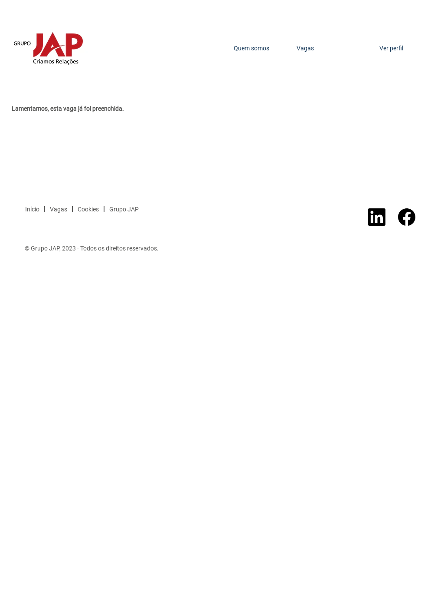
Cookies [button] (88, 209)
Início (32, 209)
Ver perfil (391, 48)
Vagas (305, 48)
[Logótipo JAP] (48, 48)
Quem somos (251, 48)
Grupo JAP (124, 209)
